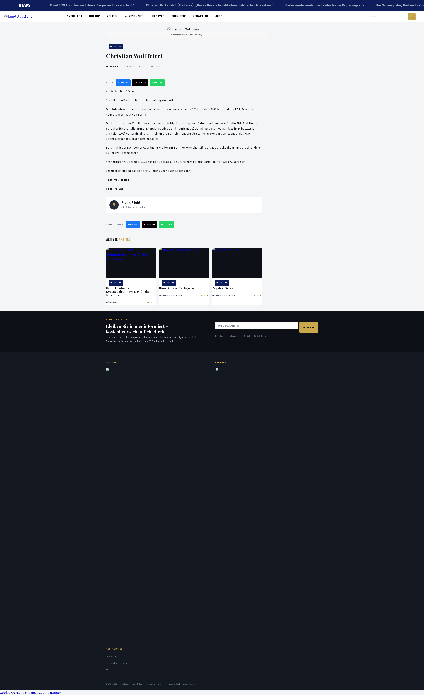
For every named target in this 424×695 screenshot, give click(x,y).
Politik (112, 16)
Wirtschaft (134, 16)
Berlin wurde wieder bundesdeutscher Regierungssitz (318, 5)
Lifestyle (157, 16)
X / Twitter (140, 82)
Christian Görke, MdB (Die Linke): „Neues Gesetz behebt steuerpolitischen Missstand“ (203, 5)
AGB (108, 669)
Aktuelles (74, 16)
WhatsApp (157, 82)
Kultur (94, 16)
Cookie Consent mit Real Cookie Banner (30, 692)
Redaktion (200, 16)
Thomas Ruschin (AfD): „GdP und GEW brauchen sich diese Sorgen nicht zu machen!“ (66, 5)
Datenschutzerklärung (117, 663)
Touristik (178, 16)
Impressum (111, 656)
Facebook (123, 82)
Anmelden (309, 327)
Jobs (219, 16)
